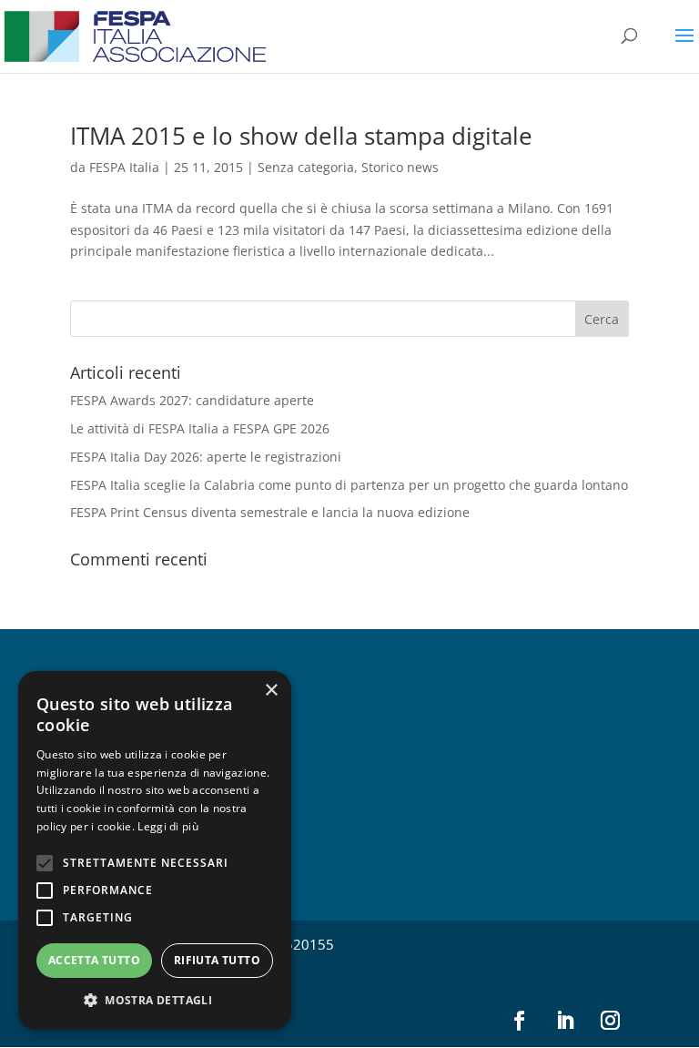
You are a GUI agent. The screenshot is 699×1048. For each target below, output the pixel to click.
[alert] (154, 850)
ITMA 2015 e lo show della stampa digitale (301, 135)
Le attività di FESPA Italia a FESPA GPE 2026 (199, 428)
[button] (154, 1001)
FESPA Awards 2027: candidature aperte (192, 400)
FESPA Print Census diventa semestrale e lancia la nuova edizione (270, 512)
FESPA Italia (124, 167)
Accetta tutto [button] (94, 960)
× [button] (271, 690)
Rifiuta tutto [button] (217, 960)
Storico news (400, 167)
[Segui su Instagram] (610, 1021)
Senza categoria (306, 167)
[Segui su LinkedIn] (564, 1021)
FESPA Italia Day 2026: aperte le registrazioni (205, 456)
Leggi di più (167, 826)
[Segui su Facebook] (519, 1021)
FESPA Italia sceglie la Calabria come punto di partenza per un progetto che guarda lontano (349, 484)
